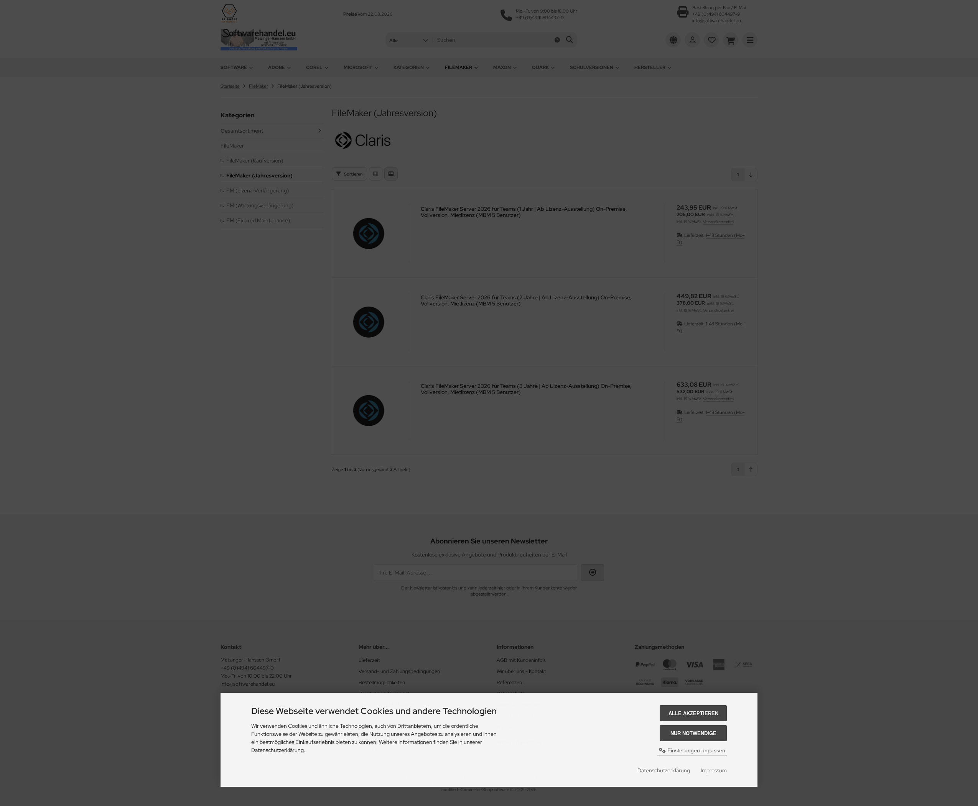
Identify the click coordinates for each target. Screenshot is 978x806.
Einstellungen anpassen (695, 750)
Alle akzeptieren (693, 713)
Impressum (714, 770)
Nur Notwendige (693, 733)
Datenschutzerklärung (663, 770)
